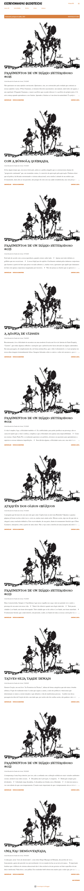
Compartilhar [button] (7, 100)
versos (35, 8)
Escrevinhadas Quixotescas (23, 3)
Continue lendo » (75, 100)
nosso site (6, 8)
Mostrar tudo (73, 17)
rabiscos (43, 8)
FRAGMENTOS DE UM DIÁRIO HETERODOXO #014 (38, 420)
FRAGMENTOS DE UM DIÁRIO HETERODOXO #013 (38, 592)
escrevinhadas (17, 8)
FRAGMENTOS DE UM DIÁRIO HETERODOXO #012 (38, 765)
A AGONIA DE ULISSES (21, 334)
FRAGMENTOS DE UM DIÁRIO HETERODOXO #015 (38, 248)
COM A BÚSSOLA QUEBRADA (26, 161)
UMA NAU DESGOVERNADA (25, 851)
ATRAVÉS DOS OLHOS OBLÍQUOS (29, 506)
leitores (27, 8)
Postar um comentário (18, 100)
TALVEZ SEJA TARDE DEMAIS (27, 679)
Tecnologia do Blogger (43, 886)
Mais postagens (76, 880)
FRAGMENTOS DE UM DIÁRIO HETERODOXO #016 (38, 75)
